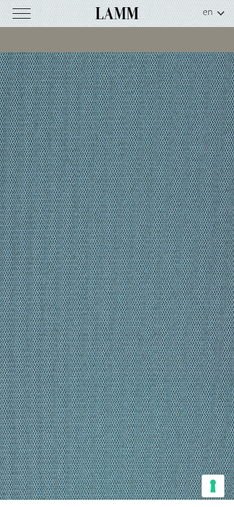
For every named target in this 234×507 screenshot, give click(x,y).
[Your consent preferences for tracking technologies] (213, 486)
